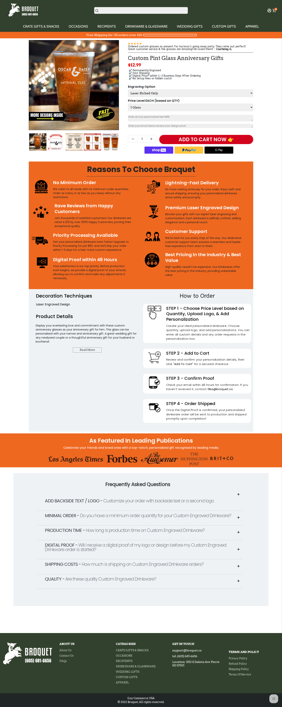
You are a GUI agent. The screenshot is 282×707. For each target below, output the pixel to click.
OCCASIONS (78, 26)
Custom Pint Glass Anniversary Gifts (175, 58)
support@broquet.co (187, 650)
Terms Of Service (240, 674)
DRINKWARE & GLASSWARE (146, 26)
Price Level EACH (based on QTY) (154, 101)
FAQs (63, 661)
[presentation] (25, 142)
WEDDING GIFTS (190, 26)
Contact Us (66, 655)
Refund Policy (238, 663)
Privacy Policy (238, 658)
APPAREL (252, 26)
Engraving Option (141, 87)
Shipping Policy (239, 669)
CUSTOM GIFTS (224, 26)
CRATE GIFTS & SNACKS (41, 26)
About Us (65, 650)
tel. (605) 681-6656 (184, 656)
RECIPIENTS (106, 26)
